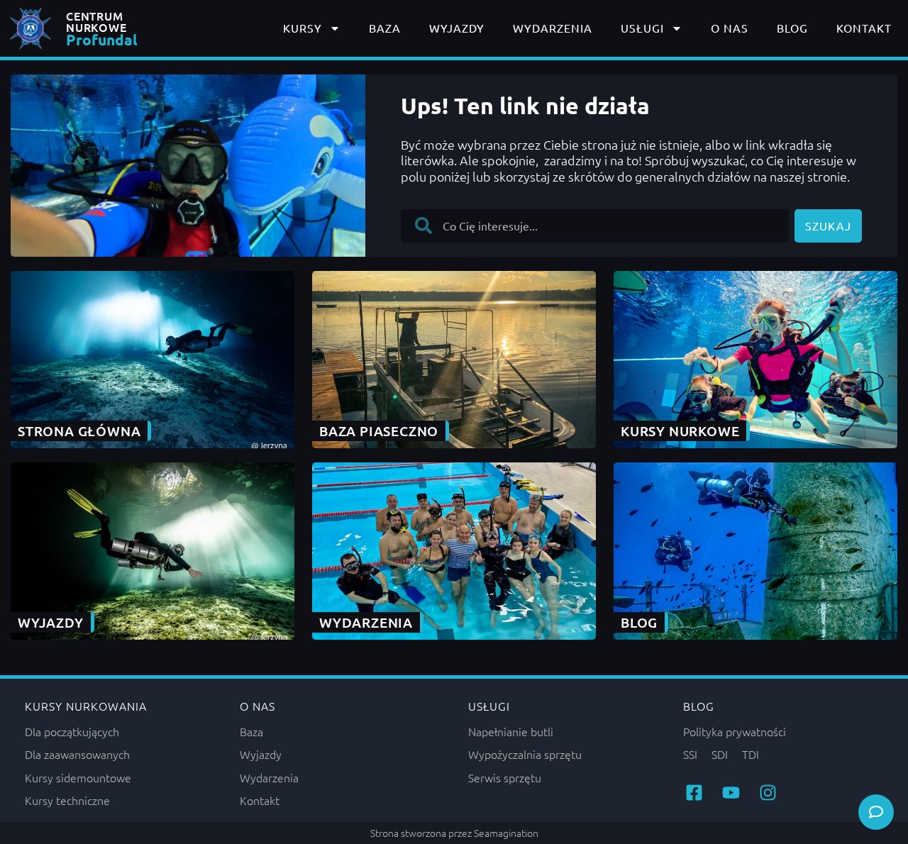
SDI (720, 754)
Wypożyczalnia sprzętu (525, 754)
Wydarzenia (552, 28)
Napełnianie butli (510, 731)
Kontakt (864, 28)
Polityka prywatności (734, 731)
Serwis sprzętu (504, 777)
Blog (792, 28)
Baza (385, 28)
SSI (690, 754)
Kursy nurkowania (86, 705)
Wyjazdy (457, 28)
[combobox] (595, 226)
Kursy (302, 28)
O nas (729, 28)
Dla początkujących (72, 731)
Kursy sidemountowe (78, 777)
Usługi (642, 28)
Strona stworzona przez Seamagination (454, 833)
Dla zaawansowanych (77, 754)
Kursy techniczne (67, 800)
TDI (750, 754)
